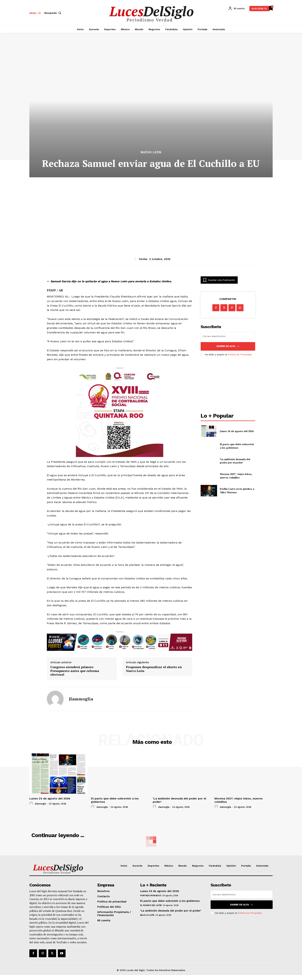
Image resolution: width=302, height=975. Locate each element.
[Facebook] (215, 307)
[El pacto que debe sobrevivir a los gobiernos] (209, 446)
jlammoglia (81, 698)
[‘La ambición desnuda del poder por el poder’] (209, 460)
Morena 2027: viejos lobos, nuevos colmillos (236, 475)
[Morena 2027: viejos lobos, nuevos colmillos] (209, 475)
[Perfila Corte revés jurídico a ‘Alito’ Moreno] (209, 490)
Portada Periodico (150, 895)
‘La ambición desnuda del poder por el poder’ (235, 461)
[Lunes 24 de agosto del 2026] (209, 431)
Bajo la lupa (147, 915)
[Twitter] (52, 953)
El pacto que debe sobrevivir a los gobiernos (237, 446)
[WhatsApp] (239, 307)
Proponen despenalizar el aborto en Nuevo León (154, 669)
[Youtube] (62, 953)
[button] (53, 13)
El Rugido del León (151, 905)
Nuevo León (151, 152)
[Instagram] (42, 953)
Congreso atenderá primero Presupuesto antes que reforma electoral (74, 671)
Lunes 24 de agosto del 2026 (237, 431)
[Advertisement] (151, 208)
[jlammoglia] (55, 699)
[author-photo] (31, 803)
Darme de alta (226, 346)
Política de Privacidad (239, 354)
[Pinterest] (231, 307)
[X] (223, 307)
